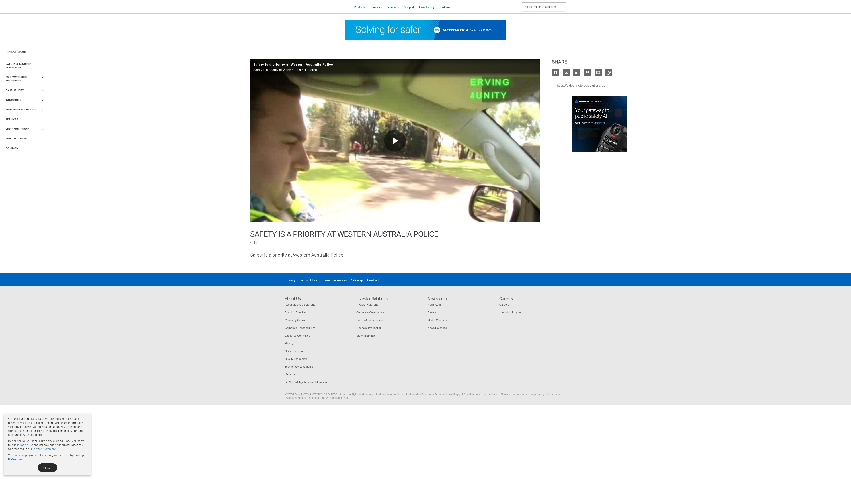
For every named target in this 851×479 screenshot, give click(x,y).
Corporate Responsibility (300, 328)
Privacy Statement (44, 449)
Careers (504, 304)
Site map (357, 280)
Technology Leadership (299, 366)
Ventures (290, 374)
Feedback (373, 280)
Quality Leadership (296, 359)
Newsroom (434, 304)
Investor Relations (367, 304)
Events (432, 312)
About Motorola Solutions (300, 304)
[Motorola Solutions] (316, 7)
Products (359, 7)
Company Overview (296, 320)
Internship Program (510, 312)
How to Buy (427, 7)
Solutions (393, 7)
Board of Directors (295, 312)
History (289, 343)
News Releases (437, 328)
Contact (517, 4)
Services (376, 7)
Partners (445, 7)
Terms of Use (308, 280)
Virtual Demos (16, 138)
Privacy (290, 280)
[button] (608, 72)
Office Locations (294, 351)
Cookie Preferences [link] (334, 280)
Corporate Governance (370, 312)
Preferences (15, 459)
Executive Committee (297, 335)
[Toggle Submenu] (42, 77)
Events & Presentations (370, 320)
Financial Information (369, 328)
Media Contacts (437, 320)
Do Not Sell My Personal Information (306, 382)
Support (409, 7)
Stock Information (366, 335)
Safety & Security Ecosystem (19, 66)
